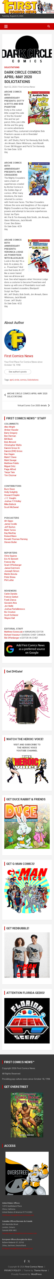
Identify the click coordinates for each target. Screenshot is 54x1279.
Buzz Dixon (9, 489)
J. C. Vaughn (10, 498)
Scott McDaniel (11, 507)
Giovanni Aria (10, 603)
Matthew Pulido (11, 463)
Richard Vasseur (12, 635)
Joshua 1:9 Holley (12, 501)
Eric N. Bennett (11, 559)
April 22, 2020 (10, 87)
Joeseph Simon (11, 571)
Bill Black (8, 439)
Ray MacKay (10, 533)
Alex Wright (9, 427)
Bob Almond (10, 442)
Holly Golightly (11, 492)
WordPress (36, 1274)
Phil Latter (9, 580)
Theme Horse (40, 1270)
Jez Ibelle (8, 606)
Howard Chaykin (12, 495)
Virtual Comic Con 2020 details (32, 405)
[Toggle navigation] (6, 26)
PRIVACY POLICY (12, 1270)
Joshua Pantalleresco (14, 609)
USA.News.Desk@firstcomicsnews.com (18, 1215)
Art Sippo (8, 521)
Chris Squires (10, 556)
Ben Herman (10, 436)
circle (16, 380)
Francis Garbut (11, 597)
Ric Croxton (9, 612)
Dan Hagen (9, 454)
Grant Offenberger (13, 565)
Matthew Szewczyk (13, 631)
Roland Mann (10, 536)
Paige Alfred (10, 469)
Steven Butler (10, 542)
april (12, 380)
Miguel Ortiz (9, 466)
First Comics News (26, 87)
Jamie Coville (10, 524)
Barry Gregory (10, 433)
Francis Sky (9, 562)
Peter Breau (9, 577)
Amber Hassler (11, 430)
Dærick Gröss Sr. (12, 448)
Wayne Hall (9, 618)
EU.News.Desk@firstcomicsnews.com (17, 1249)
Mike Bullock (10, 504)
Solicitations (11, 67)
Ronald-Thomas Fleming (16, 539)
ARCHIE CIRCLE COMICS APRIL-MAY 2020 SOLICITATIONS (27, 395)
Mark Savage (10, 460)
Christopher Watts (13, 445)
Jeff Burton (9, 527)
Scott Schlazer (11, 615)
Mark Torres (10, 530)
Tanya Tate (9, 472)
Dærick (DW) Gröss (13, 451)
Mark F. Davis (10, 457)
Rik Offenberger (11, 638)
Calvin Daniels (10, 594)
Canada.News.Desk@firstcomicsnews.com (19, 1233)
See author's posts (18, 371)
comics (23, 380)
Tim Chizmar (10, 475)
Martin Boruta (10, 574)
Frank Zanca (10, 600)
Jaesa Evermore (12, 568)
